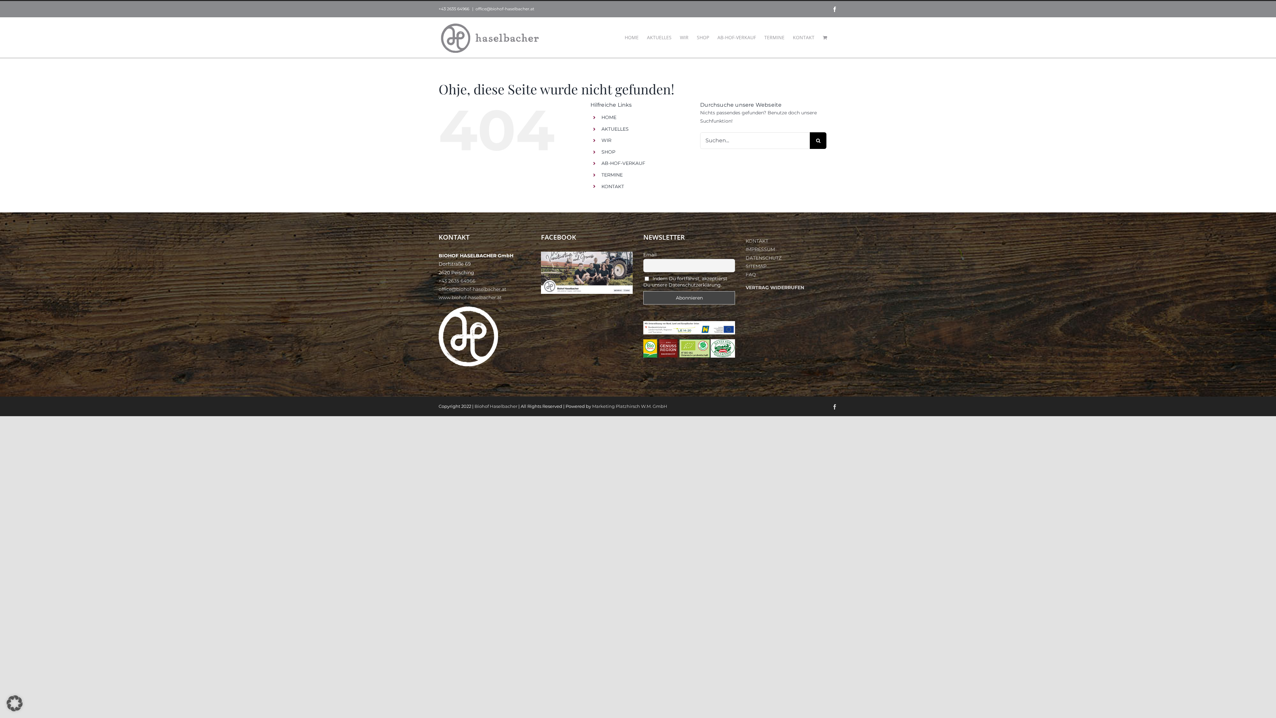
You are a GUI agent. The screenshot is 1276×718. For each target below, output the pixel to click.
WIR (606, 140)
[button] (14, 703)
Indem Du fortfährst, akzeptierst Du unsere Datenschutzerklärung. (685, 282)
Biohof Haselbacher (496, 406)
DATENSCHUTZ (764, 258)
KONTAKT (612, 186)
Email (650, 255)
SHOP (608, 152)
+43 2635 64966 (454, 8)
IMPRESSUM (760, 249)
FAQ (751, 275)
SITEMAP (756, 266)
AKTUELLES (615, 129)
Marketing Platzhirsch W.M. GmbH (629, 406)
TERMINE (612, 175)
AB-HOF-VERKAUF (623, 163)
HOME (608, 117)
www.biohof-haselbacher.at (470, 297)
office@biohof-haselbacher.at (505, 8)
